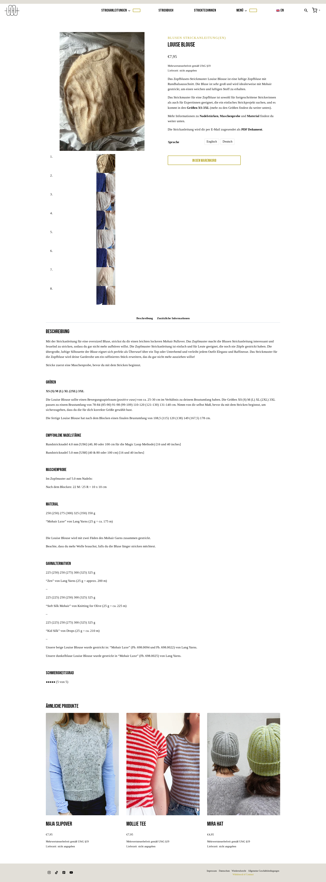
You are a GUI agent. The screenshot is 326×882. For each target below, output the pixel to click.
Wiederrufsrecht (239, 871)
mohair (204, 184)
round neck (253, 184)
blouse (197, 180)
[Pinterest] (64, 872)
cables (179, 184)
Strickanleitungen (226, 176)
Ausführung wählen (82, 855)
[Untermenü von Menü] (253, 10)
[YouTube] (71, 872)
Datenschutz (224, 871)
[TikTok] (56, 872)
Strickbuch (165, 10)
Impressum (212, 871)
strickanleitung (175, 187)
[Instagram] (49, 872)
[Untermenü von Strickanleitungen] (136, 10)
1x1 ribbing (187, 180)
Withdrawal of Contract (243, 874)
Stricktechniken (205, 10)
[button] (306, 10)
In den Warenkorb (204, 160)
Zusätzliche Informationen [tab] (173, 318)
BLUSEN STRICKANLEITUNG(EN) (197, 38)
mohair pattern (231, 184)
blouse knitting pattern (212, 180)
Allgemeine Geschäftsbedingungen (263, 871)
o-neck (243, 184)
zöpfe (185, 187)
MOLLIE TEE (136, 824)
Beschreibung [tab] (144, 318)
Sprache (173, 142)
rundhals (264, 184)
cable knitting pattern (241, 180)
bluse (227, 180)
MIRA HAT (215, 824)
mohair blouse (216, 184)
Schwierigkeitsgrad (60, 673)
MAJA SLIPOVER (59, 824)
